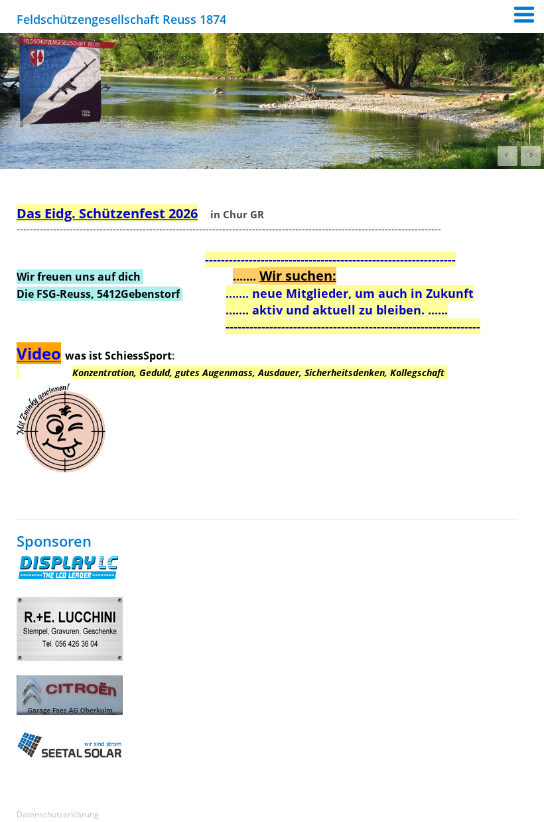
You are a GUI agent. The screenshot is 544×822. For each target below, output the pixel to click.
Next (531, 156)
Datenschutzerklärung (58, 814)
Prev (507, 156)
